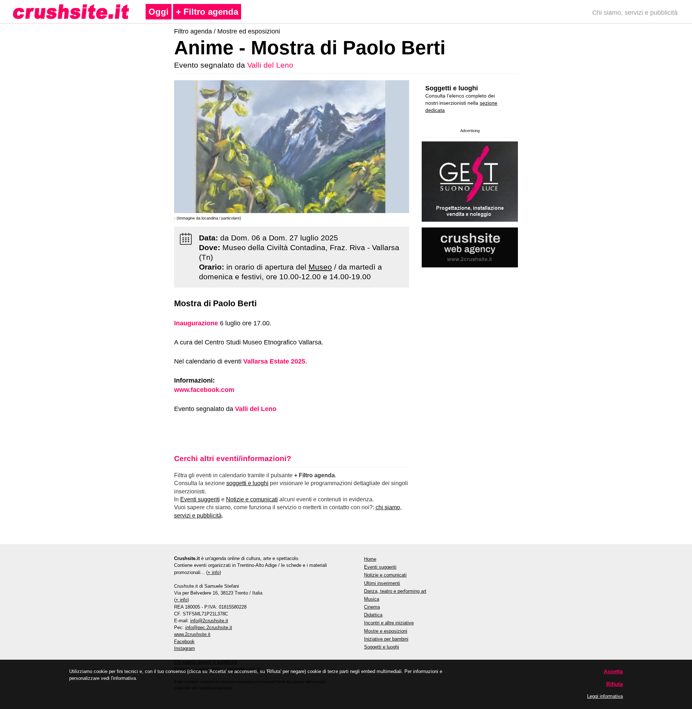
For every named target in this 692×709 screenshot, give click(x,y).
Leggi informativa (605, 696)
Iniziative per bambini (386, 639)
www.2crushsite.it (192, 634)
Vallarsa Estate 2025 (274, 361)
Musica (371, 599)
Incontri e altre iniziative (389, 623)
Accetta (613, 671)
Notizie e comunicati (252, 499)
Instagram (184, 648)
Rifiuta (614, 684)
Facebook (184, 641)
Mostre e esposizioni (385, 631)
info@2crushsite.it (209, 620)
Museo (320, 267)
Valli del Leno (270, 65)
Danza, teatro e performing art (395, 591)
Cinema (372, 607)
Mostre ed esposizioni (248, 31)
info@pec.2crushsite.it (208, 627)
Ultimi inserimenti (382, 583)
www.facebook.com (204, 389)
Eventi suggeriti (200, 499)
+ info (213, 572)
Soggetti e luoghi (451, 88)
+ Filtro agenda (207, 12)
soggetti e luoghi (247, 483)
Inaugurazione (196, 323)
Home (370, 559)
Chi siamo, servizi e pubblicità (635, 12)
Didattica (373, 615)
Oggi (158, 12)
